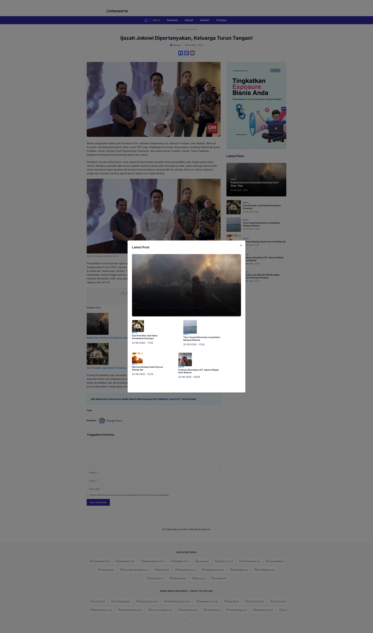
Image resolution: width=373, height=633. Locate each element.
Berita (135, 304)
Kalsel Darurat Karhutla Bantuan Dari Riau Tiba (167, 308)
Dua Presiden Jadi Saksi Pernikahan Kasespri (144, 337)
